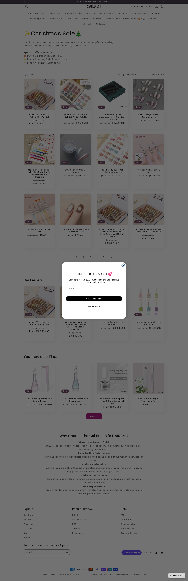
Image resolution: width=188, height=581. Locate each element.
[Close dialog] (123, 265)
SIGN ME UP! (94, 299)
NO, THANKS (94, 306)
